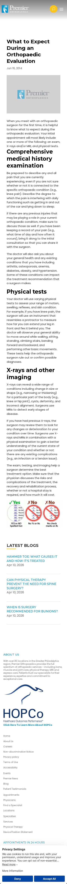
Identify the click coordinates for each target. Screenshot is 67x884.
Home (6, 735)
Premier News (10, 778)
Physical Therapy (13, 826)
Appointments (11, 794)
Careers (7, 746)
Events (7, 773)
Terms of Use (10, 762)
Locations (9, 810)
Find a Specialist (12, 805)
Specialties (9, 816)
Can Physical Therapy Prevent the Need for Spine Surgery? (31, 584)
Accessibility (10, 767)
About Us (8, 741)
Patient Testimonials (14, 788)
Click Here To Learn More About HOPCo (27, 725)
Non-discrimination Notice (18, 751)
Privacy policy (11, 756)
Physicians (9, 800)
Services (8, 821)
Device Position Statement (18, 832)
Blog (6, 783)
